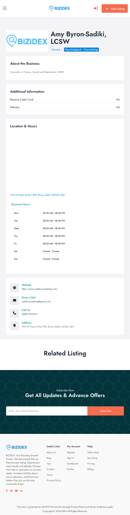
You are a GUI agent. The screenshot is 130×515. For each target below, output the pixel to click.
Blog (49, 458)
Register (71, 452)
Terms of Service (98, 507)
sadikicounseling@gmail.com (36, 301)
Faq (48, 463)
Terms (50, 474)
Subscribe (105, 411)
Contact (50, 469)
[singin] (96, 8)
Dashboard (72, 463)
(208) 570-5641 (29, 314)
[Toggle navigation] (4, 8)
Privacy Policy (54, 480)
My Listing (92, 458)
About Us (51, 452)
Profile (70, 469)
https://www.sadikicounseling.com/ (40, 289)
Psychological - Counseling (81, 49)
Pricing (91, 463)
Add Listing (118, 9)
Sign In (70, 458)
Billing (90, 469)
